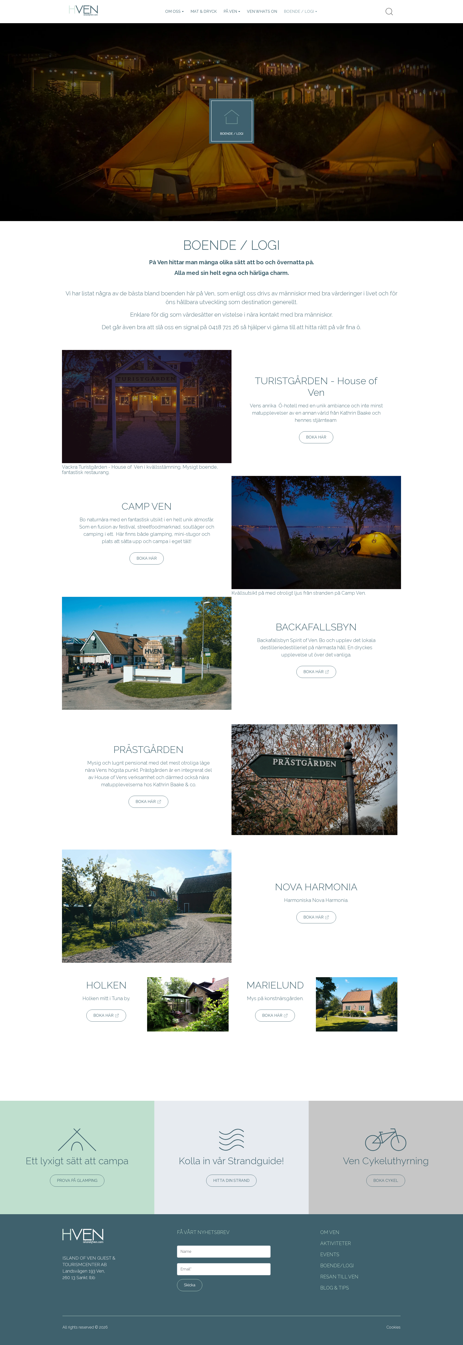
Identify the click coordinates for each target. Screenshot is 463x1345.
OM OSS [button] (173, 11)
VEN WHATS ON (262, 11)
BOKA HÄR (316, 437)
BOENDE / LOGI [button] (299, 11)
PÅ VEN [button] (230, 11)
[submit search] (389, 11)
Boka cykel (385, 1180)
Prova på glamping (77, 1180)
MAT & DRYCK (204, 11)
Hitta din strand (231, 1180)
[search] (389, 11)
